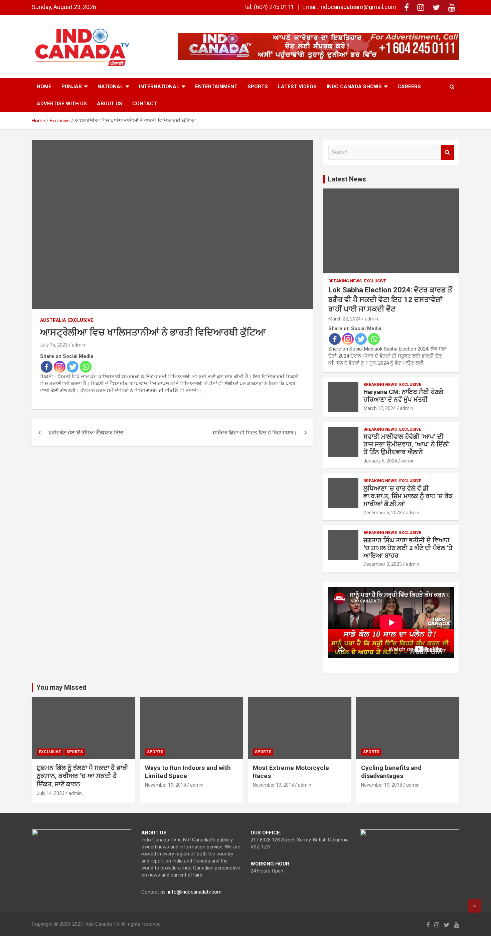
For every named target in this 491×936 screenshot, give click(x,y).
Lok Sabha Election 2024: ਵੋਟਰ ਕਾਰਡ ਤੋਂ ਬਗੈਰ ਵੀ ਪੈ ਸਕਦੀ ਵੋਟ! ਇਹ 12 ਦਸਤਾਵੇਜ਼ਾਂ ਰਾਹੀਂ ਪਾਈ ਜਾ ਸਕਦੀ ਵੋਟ (390, 299)
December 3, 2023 (382, 564)
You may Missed (61, 687)
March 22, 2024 (344, 318)
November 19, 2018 (165, 785)
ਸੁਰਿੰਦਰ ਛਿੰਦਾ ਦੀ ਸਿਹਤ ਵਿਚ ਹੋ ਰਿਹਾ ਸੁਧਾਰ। (255, 433)
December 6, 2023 (382, 512)
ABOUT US (109, 104)
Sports (258, 87)
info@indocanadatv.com (194, 892)
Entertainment (216, 87)
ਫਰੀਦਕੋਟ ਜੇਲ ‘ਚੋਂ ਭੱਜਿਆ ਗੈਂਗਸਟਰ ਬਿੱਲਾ (85, 433)
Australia (53, 320)
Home (44, 87)
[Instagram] (59, 367)
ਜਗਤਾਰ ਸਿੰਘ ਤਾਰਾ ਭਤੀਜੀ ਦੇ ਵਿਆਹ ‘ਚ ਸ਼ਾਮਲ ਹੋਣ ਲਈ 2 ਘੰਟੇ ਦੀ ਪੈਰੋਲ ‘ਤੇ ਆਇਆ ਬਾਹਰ (408, 547)
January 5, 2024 (380, 460)
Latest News (347, 179)
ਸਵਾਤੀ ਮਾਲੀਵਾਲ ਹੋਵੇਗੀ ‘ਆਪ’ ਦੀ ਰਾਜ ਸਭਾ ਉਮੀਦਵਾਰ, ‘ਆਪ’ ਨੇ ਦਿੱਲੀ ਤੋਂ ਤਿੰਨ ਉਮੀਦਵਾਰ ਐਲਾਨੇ (406, 444)
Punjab (71, 87)
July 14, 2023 (50, 793)
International (159, 87)
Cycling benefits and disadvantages (391, 772)
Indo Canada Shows (354, 87)
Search (447, 152)
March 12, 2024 (379, 408)
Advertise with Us (62, 104)
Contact (144, 104)
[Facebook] (46, 367)
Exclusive (80, 320)
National (110, 87)
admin (78, 345)
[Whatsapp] (86, 367)
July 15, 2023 (54, 345)
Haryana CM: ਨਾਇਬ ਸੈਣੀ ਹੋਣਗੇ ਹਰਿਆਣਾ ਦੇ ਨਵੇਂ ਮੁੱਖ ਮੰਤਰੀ (403, 395)
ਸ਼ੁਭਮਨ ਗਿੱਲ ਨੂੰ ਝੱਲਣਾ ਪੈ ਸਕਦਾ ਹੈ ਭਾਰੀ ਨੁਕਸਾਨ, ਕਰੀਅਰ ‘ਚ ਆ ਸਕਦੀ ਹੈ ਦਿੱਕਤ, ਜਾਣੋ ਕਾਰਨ (82, 776)
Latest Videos (297, 87)
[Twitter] (72, 367)
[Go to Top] (474, 906)
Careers (409, 87)
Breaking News (345, 281)
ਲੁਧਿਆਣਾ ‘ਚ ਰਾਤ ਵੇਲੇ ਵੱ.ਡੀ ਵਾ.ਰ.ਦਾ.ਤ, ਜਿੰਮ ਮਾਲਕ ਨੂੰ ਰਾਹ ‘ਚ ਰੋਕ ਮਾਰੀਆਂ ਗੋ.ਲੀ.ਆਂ (408, 496)
